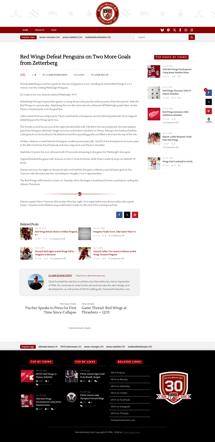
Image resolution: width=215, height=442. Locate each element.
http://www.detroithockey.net (90, 275)
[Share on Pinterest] (135, 217)
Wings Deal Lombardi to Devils (177, 161)
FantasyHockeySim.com (123, 420)
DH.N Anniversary (70, 346)
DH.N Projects (118, 372)
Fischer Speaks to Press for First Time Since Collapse (50, 310)
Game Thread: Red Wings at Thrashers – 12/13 (104, 310)
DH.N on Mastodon (120, 386)
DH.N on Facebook (120, 399)
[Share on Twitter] (127, 217)
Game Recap (101, 75)
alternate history (48, 346)
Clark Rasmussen (56, 75)
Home (25, 30)
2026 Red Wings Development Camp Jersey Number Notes (48, 402)
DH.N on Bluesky (119, 379)
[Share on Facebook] (119, 217)
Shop (54, 30)
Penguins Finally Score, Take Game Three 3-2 (114, 231)
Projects (39, 30)
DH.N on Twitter (119, 393)
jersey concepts (50, 37)
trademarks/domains (98, 37)
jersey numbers (72, 37)
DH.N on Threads (119, 413)
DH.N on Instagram (120, 406)
